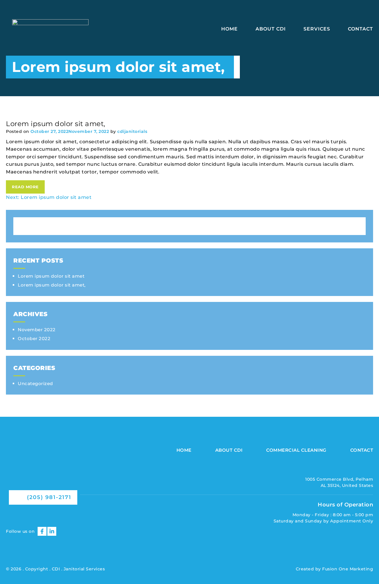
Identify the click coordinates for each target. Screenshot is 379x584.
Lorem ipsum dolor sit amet (51, 276)
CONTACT (360, 29)
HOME (229, 29)
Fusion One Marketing (347, 569)
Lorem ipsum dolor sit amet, (52, 285)
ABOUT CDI (271, 29)
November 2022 (37, 329)
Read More (25, 186)
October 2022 (34, 338)
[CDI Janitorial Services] (43, 479)
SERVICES (316, 29)
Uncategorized (35, 383)
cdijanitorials (132, 131)
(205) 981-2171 (48, 497)
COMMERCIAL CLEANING (296, 450)
